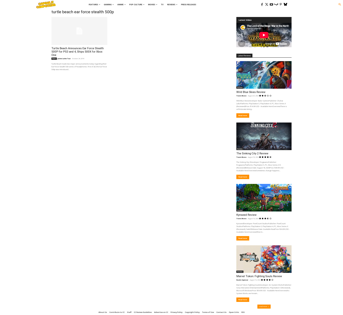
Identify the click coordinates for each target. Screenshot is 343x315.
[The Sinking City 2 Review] (264, 136)
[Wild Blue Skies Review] (264, 75)
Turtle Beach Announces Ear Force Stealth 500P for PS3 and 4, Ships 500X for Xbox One (77, 52)
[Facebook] (262, 4)
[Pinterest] (280, 4)
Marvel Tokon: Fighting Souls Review (259, 276)
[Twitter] (266, 4)
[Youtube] (271, 4)
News (54, 59)
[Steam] (276, 4)
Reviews (240, 87)
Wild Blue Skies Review (250, 92)
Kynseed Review (246, 214)
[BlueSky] (285, 4)
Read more (242, 115)
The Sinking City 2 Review (252, 153)
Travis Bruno (241, 96)
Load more (263, 306)
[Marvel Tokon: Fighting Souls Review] (264, 259)
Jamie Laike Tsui (64, 59)
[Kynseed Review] (264, 197)
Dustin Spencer (242, 280)
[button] (340, 4)
